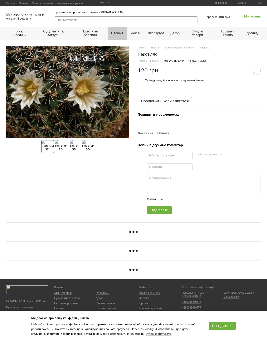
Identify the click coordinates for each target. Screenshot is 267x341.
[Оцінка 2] (178, 199)
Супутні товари (198, 33)
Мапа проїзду (231, 296)
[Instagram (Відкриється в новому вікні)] (89, 3)
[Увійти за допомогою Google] (233, 154)
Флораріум (155, 33)
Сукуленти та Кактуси (53, 33)
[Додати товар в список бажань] (257, 70)
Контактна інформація (70, 3)
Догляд (252, 33)
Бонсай (135, 33)
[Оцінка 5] (198, 199)
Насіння (117, 33)
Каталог (11, 3)
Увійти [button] (149, 80)
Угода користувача (158, 333)
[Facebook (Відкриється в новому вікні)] (94, 3)
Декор (175, 33)
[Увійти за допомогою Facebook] (226, 154)
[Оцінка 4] (192, 199)
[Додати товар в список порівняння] (245, 70)
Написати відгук (197, 60)
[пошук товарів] (194, 19)
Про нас (24, 3)
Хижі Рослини (19, 33)
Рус (108, 3)
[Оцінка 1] (172, 199)
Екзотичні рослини (90, 33)
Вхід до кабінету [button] (149, 292)
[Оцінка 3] (185, 199)
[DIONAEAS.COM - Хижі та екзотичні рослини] (27, 289)
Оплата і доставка (42, 3)
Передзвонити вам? (218, 17)
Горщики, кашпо (228, 33)
